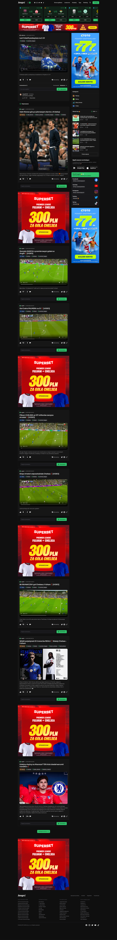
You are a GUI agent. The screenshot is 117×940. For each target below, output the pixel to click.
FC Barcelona (83, 911)
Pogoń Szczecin (63, 913)
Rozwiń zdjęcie (42, 168)
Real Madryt (83, 909)
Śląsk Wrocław (63, 908)
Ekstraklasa (41, 901)
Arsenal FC (82, 901)
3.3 (55, 16)
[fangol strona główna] (21, 3)
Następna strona (43, 831)
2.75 (48, 16)
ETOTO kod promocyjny (23, 901)
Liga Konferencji (42, 917)
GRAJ (25, 20)
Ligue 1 (40, 913)
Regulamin (89, 895)
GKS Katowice (63, 917)
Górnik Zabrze (63, 906)
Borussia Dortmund (84, 914)
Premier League (42, 906)
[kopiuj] (67, 80)
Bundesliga (41, 909)
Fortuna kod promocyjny (23, 911)
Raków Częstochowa (64, 916)
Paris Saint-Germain (84, 916)
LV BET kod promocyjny (23, 909)
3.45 (87, 16)
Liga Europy (41, 916)
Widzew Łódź (62, 914)
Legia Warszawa (63, 901)
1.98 (72, 16)
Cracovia (62, 909)
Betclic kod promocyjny (23, 916)
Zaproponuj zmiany (75, 895)
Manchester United (84, 908)
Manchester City (84, 906)
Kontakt (83, 895)
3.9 (38, 16)
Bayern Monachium (84, 913)
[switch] (29, 3)
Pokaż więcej (85, 154)
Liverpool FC (83, 905)
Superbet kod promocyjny (23, 906)
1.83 (23, 16)
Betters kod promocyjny (23, 914)
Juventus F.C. (83, 917)
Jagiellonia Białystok (64, 911)
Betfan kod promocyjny (23, 913)
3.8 (80, 16)
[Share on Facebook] (64, 80)
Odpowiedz (32, 98)
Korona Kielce (63, 919)
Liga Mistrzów (42, 914)
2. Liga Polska (42, 905)
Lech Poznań (62, 905)
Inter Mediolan (83, 919)
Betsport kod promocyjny (23, 905)
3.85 (31, 16)
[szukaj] (90, 3)
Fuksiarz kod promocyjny (23, 908)
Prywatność (96, 895)
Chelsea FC (82, 903)
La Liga (40, 908)
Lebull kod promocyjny (23, 903)
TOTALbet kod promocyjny (24, 919)
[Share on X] (62, 80)
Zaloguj (96, 2)
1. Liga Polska (42, 903)
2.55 (63, 16)
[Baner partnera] (58, 27)
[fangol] (22, 895)
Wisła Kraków (63, 903)
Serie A (40, 911)
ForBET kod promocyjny (23, 917)
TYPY (36, 20)
